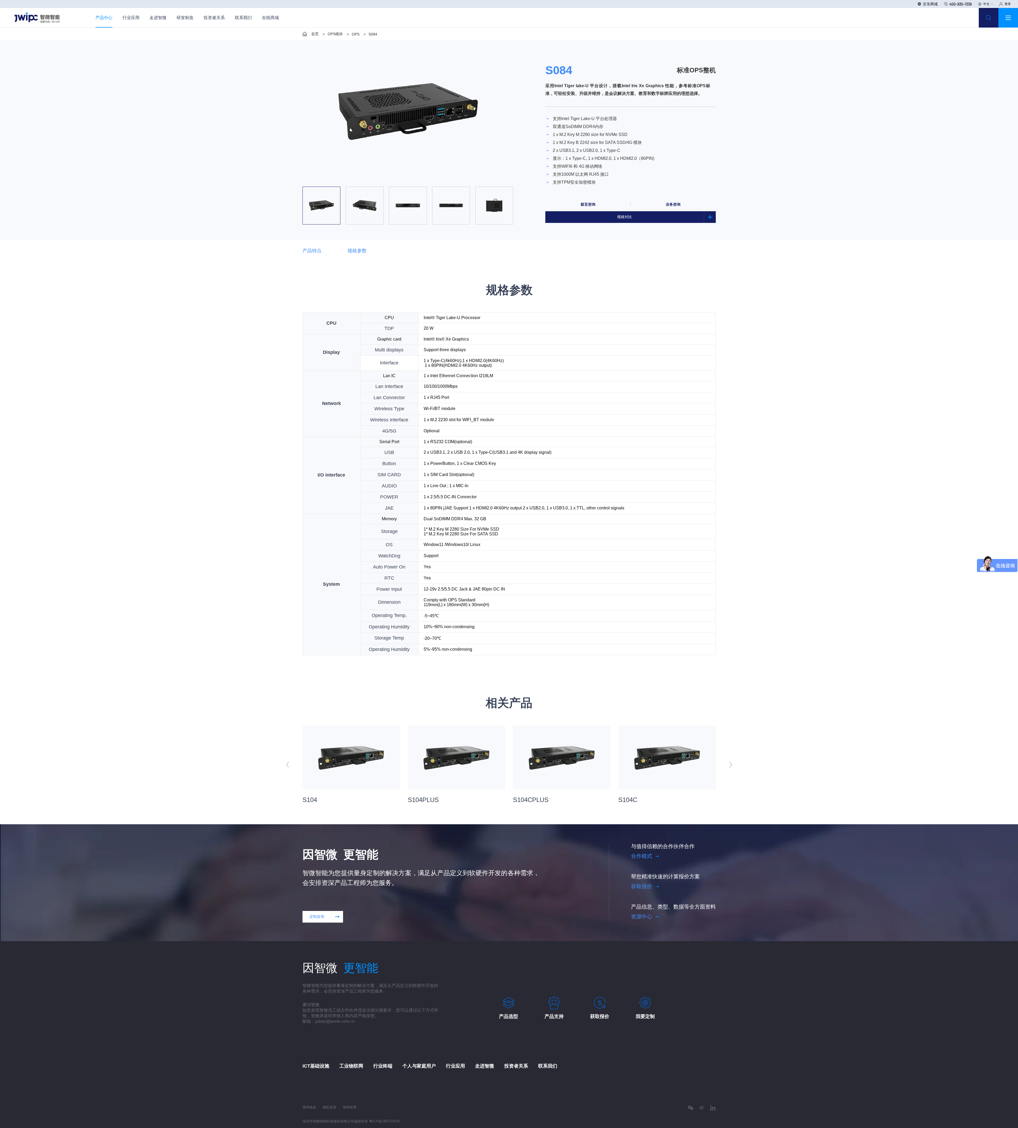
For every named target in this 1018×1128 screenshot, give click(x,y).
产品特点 (312, 250)
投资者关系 (214, 17)
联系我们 (243, 17)
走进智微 (158, 17)
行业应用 (130, 17)
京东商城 (930, 4)
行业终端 (382, 1066)
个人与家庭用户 (419, 1066)
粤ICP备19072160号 (384, 1121)
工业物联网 (351, 1066)
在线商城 (270, 17)
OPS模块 (335, 34)
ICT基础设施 (315, 1066)
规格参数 (357, 250)
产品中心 (103, 17)
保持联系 (350, 1107)
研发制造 (185, 17)
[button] (372, 177)
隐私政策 (329, 1107)
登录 (1007, 4)
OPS (355, 34)
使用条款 (309, 1107)
